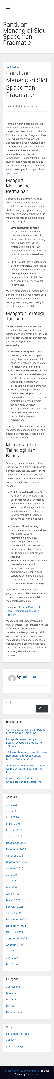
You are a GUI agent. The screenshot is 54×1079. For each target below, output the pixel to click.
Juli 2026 (12, 804)
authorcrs (31, 106)
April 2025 (12, 893)
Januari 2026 (14, 836)
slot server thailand (17, 1033)
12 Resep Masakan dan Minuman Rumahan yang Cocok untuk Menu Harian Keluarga (26, 756)
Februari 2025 (14, 906)
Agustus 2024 (14, 944)
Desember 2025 (16, 842)
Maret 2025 (13, 900)
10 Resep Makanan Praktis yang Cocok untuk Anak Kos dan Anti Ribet (26, 769)
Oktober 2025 (14, 855)
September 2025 (16, 862)
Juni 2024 (12, 957)
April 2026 (12, 817)
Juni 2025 (12, 881)
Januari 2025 (14, 913)
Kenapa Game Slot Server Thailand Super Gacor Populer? (23, 611)
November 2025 (16, 849)
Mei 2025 (12, 887)
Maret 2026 (13, 823)
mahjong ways (15, 1046)
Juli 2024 (12, 951)
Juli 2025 (11, 874)
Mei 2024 (12, 964)
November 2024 (16, 925)
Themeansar (32, 1074)
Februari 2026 (15, 830)
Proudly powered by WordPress (22, 1070)
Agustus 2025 (14, 868)
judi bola (11, 1039)
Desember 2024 (16, 919)
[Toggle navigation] (8, 8)
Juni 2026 (12, 811)
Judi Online (12, 67)
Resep (10, 1005)
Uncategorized (15, 1012)
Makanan (11, 993)
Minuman (11, 999)
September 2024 (16, 938)
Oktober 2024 (14, 932)
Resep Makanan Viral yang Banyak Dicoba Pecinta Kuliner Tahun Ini (25, 743)
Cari (8, 702)
